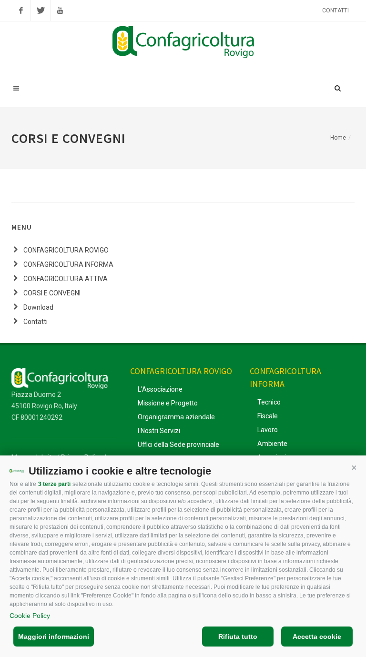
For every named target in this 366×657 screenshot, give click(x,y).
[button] (354, 467)
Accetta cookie (317, 636)
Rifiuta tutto (237, 636)
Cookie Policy (30, 615)
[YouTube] (60, 10)
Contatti (335, 10)
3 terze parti (54, 484)
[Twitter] (40, 10)
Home (338, 137)
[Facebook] (20, 10)
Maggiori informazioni (53, 636)
